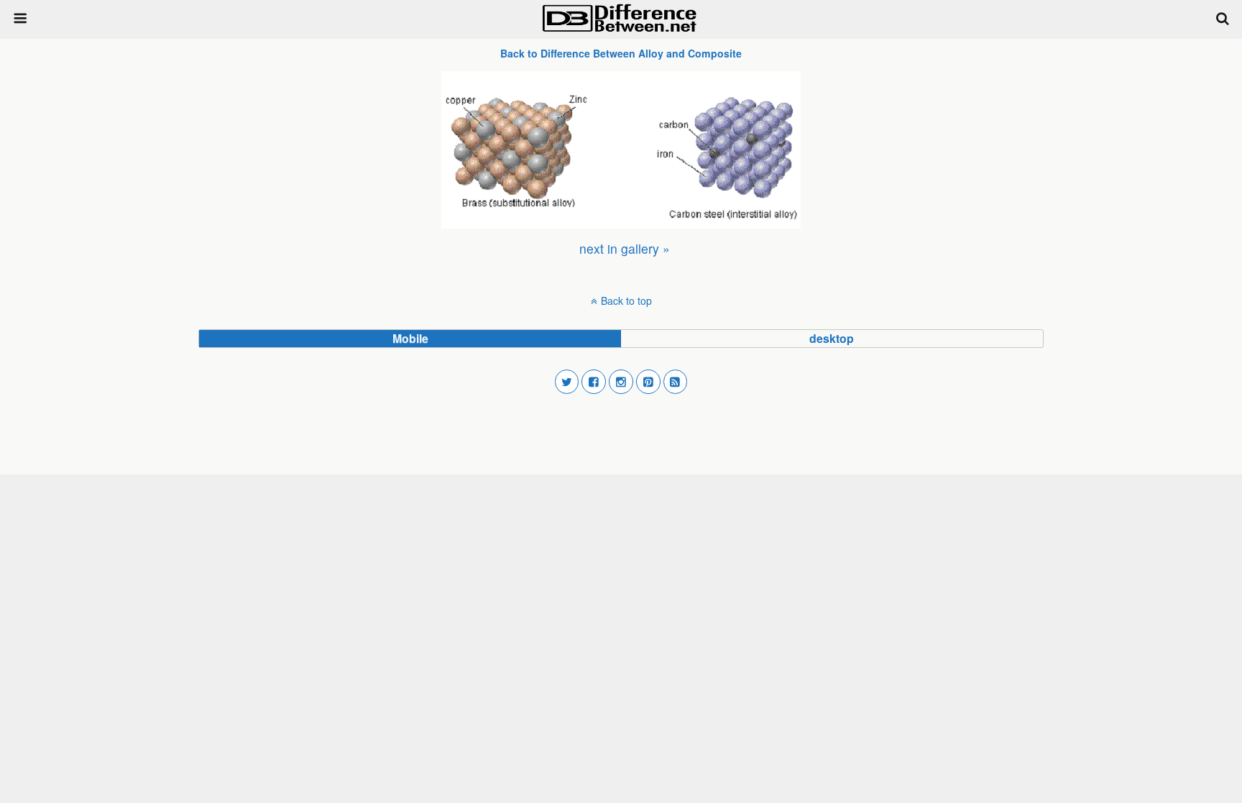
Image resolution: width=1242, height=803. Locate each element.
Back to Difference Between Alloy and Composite (621, 53)
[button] (567, 382)
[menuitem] (624, 248)
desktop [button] (831, 338)
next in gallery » (624, 248)
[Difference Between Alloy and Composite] (621, 150)
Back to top (626, 300)
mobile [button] (410, 338)
